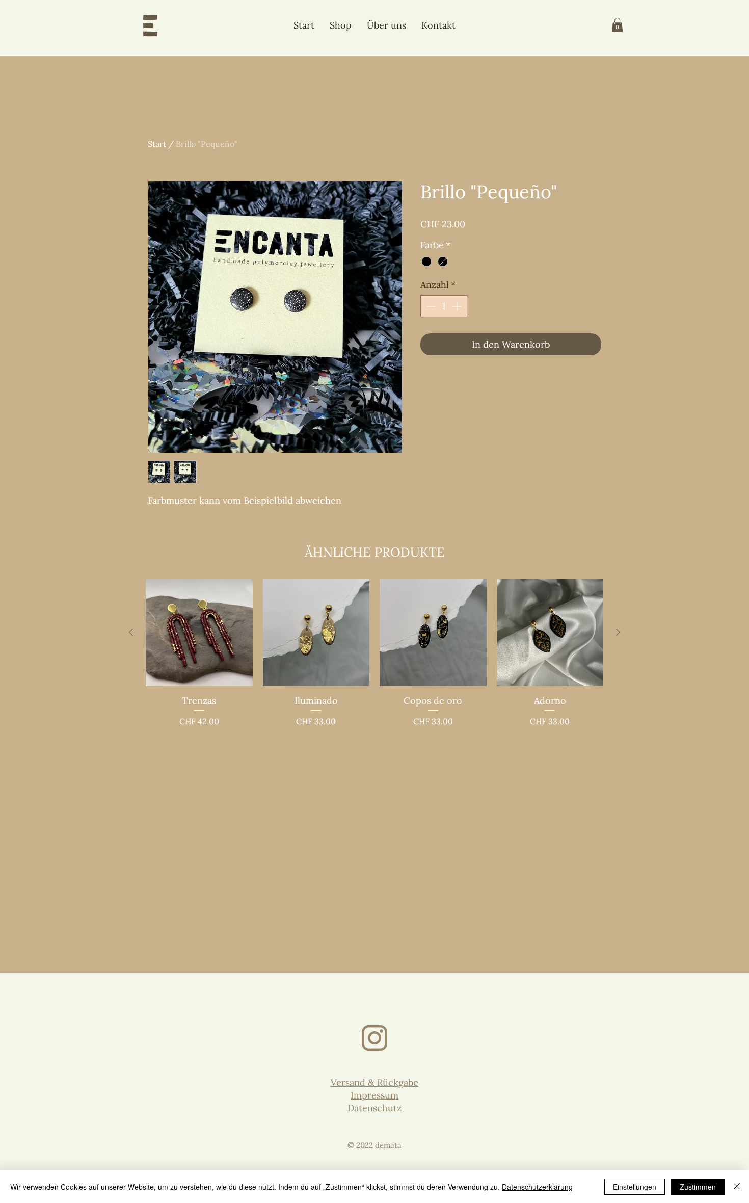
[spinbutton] (444, 306)
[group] (374, 653)
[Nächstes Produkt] (618, 632)
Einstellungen (634, 1187)
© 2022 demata (374, 1145)
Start (157, 144)
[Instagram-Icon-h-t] (374, 1038)
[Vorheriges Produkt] (131, 632)
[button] (617, 25)
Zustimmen (698, 1187)
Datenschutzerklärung (537, 1187)
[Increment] (458, 306)
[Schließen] (737, 1187)
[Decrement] (430, 306)
